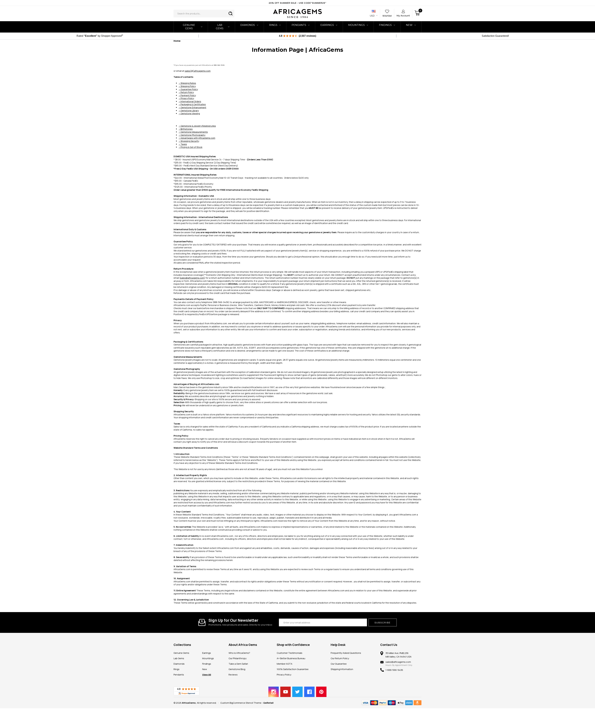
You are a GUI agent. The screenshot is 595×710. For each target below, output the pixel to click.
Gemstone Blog (237, 669)
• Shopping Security (189, 141)
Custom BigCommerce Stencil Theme (240, 702)
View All (206, 674)
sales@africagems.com (192, 277)
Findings (385, 25)
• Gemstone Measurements (193, 131)
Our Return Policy (340, 658)
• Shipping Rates (187, 83)
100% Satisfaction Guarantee (293, 669)
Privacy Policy (284, 674)
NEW (409, 25)
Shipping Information (342, 669)
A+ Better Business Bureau (291, 658)
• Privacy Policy (186, 98)
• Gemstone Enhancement (192, 107)
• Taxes (183, 144)
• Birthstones (186, 128)
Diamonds (247, 25)
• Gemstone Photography (192, 135)
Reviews (233, 674)
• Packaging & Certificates (192, 104)
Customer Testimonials (289, 653)
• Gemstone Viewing (189, 113)
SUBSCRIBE (383, 622)
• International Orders (190, 101)
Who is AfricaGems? (239, 653)
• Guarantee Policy (188, 89)
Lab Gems (219, 27)
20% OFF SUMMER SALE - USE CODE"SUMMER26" (297, 2)
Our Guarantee (339, 663)
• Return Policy (186, 92)
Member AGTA (284, 663)
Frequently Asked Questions (346, 653)
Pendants (299, 25)
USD (372, 15)
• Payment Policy (187, 95)
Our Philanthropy (238, 658)
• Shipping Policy (187, 86)
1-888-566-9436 (394, 670)
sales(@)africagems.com (198, 70)
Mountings (356, 25)
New (204, 669)
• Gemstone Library (189, 110)
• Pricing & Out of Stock (190, 147)
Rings (273, 25)
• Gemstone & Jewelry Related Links (197, 125)
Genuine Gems (189, 27)
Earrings (327, 25)
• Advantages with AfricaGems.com (197, 137)
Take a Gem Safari (238, 663)
